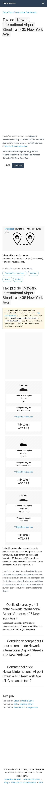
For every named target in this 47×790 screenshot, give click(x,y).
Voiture (33, 273)
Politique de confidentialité (23, 782)
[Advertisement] (23, 61)
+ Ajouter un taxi (13, 779)
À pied (18, 279)
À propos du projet (31, 779)
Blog (6, 782)
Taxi (4, 12)
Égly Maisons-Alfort (18, 704)
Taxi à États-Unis (16, 12)
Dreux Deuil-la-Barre (18, 701)
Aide (41, 782)
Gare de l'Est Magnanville (20, 707)
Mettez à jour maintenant (16, 146)
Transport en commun (14, 273)
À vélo (7, 279)
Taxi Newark (31, 12)
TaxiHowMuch (9, 3)
